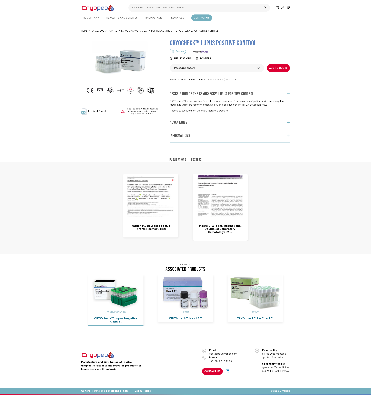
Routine (112, 31)
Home (84, 31)
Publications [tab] (177, 160)
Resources (177, 17)
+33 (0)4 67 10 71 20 (220, 361)
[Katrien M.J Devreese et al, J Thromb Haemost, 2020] (150, 195)
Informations (180, 135)
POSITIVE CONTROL (161, 31)
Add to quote (278, 68)
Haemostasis (153, 17)
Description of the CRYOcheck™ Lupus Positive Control (212, 93)
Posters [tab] (196, 160)
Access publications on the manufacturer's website (199, 110)
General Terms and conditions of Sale (105, 390)
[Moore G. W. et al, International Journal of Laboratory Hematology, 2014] (220, 195)
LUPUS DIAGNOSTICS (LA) (134, 31)
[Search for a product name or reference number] (265, 8)
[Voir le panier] (277, 7)
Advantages (178, 122)
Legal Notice (143, 390)
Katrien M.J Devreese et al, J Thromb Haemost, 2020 (150, 227)
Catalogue (97, 31)
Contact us (202, 17)
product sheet (97, 111)
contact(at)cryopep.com (223, 353)
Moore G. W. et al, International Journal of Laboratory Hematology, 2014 (220, 229)
